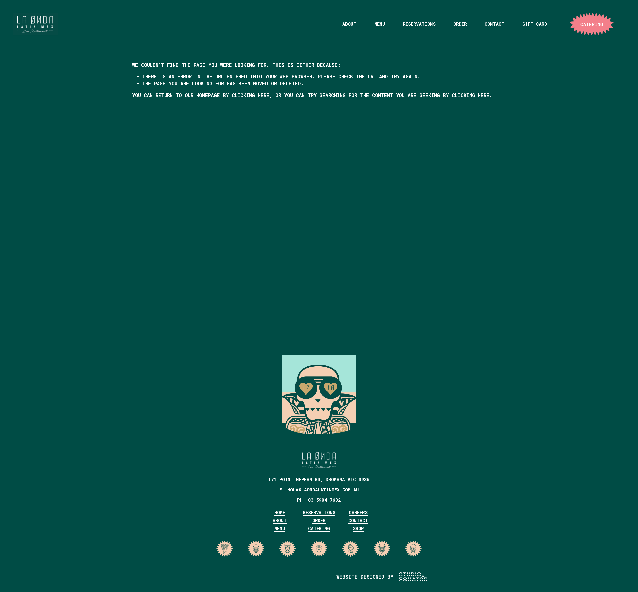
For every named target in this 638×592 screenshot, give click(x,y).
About (349, 24)
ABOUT (280, 520)
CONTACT (358, 520)
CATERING (597, 24)
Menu (379, 24)
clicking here (250, 95)
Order (460, 24)
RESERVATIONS (319, 512)
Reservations (419, 24)
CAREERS (358, 512)
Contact (494, 24)
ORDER (319, 520)
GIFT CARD (534, 24)
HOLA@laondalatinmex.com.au (323, 490)
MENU (279, 528)
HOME (279, 512)
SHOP (358, 528)
